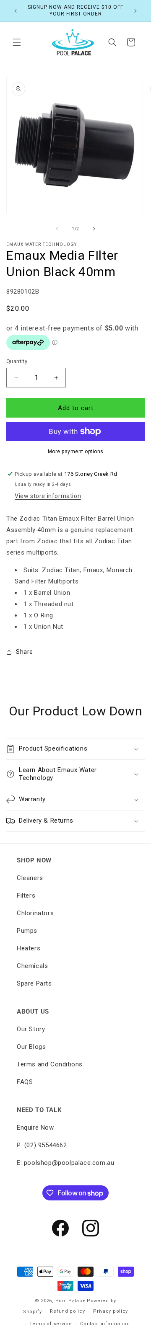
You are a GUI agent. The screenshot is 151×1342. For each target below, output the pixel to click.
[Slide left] (57, 228)
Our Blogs (31, 1046)
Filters (26, 895)
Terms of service (50, 1324)
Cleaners (30, 878)
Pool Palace (70, 1300)
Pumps (27, 930)
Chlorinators (35, 913)
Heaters (28, 948)
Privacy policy (110, 1311)
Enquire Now (35, 1127)
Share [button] (24, 651)
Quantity (16, 361)
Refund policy (67, 1311)
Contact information (105, 1324)
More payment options (76, 451)
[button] (17, 42)
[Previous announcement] (15, 11)
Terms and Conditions (50, 1064)
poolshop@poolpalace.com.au (69, 1163)
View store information (48, 496)
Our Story (31, 1029)
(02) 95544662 (45, 1145)
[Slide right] (94, 228)
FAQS (25, 1082)
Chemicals (32, 966)
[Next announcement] (135, 11)
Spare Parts (34, 983)
